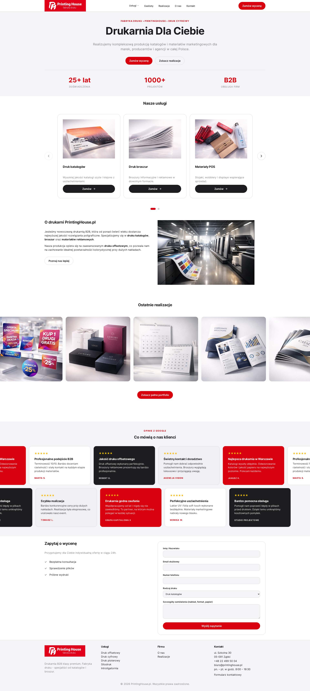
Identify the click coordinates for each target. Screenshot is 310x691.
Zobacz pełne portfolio (155, 395)
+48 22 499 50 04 (225, 661)
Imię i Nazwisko (171, 548)
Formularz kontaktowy (228, 674)
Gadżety (148, 6)
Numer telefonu (171, 575)
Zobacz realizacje (170, 60)
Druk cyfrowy (109, 656)
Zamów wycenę (252, 5)
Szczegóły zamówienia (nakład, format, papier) (188, 602)
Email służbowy (171, 561)
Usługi (132, 5)
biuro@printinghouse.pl (228, 665)
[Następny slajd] (261, 156)
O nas (178, 6)
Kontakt (190, 6)
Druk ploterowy (110, 660)
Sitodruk (106, 664)
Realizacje (164, 6)
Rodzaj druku (170, 588)
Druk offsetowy (110, 652)
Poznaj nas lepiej (59, 260)
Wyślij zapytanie (212, 626)
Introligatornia (109, 668)
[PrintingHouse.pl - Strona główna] (65, 5)
